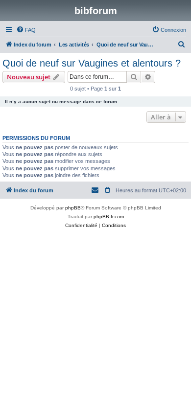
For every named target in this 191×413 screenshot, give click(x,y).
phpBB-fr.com (109, 216)
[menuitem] (26, 30)
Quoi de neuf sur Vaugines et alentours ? (91, 63)
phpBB (73, 207)
